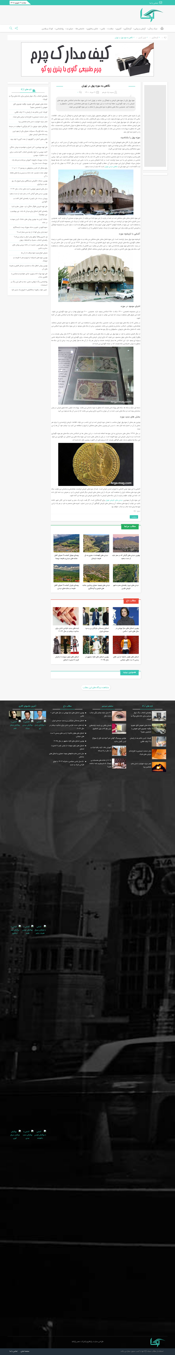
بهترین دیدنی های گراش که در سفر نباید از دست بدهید (126, 557)
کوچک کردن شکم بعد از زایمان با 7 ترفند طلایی (31, 112)
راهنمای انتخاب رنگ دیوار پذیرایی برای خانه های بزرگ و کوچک (141, 716)
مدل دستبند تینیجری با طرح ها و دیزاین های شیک (30, 116)
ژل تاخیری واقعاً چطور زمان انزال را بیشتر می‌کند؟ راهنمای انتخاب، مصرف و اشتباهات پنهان (30, 238)
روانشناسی (60, 28)
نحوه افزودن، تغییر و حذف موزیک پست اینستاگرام (30, 227)
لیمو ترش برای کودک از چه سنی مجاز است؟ (32, 232)
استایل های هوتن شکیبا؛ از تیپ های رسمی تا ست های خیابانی (126, 658)
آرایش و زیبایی (139, 28)
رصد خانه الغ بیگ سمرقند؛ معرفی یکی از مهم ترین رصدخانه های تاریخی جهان (30, 132)
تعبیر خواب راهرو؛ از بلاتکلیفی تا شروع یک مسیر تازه (29, 289)
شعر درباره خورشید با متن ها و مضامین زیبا (33, 121)
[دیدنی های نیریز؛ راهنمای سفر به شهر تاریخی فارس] (126, 574)
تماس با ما (154, 3)
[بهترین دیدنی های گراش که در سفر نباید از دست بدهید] (126, 544)
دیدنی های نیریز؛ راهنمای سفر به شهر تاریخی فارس (126, 587)
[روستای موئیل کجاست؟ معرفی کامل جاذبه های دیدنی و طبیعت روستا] (66, 544)
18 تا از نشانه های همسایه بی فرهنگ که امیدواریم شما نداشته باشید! (100, 763)
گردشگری (127, 28)
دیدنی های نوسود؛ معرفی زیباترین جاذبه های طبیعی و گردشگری (96, 587)
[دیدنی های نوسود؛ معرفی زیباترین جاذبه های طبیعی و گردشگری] (96, 574)
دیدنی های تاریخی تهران (114, 500)
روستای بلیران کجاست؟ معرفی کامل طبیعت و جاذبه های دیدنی (66, 587)
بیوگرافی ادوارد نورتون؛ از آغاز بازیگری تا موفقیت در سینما (28, 126)
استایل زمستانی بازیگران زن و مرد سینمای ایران (97, 629)
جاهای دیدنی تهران (111, 166)
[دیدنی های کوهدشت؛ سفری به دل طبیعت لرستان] (96, 544)
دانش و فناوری (92, 28)
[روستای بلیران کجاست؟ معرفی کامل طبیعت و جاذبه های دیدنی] (66, 574)
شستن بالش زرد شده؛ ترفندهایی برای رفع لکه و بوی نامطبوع (100, 727)
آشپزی (118, 28)
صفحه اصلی (25, 1351)
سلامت (110, 28)
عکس (103, 28)
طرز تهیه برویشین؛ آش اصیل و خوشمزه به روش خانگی (28, 147)
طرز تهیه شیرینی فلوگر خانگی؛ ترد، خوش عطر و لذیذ (29, 206)
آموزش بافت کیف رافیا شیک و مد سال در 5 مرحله (101, 749)
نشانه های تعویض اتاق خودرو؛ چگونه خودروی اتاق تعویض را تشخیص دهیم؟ (30, 105)
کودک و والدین (47, 28)
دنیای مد (69, 28)
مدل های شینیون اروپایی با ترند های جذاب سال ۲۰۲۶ (29, 188)
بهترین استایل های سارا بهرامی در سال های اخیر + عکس (127, 629)
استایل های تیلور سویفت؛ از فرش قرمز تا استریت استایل (67, 658)
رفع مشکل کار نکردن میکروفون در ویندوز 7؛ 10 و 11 (29, 168)
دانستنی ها (80, 28)
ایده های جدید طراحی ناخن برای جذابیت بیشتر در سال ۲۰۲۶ (67, 629)
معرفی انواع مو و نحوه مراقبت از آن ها (34, 252)
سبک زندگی (152, 28)
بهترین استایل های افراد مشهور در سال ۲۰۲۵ (97, 658)
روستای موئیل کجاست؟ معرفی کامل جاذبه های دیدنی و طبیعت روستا (66, 557)
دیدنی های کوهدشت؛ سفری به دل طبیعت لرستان (96, 557)
